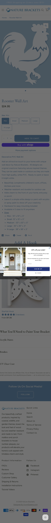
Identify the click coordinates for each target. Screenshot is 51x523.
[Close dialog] (49, 248)
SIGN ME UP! (38, 269)
